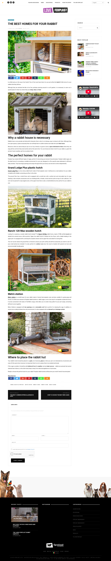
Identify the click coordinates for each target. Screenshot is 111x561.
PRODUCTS (57, 2)
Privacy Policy (30, 449)
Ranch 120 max (52, 384)
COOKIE (61, 551)
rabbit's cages (36, 384)
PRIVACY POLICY (55, 551)
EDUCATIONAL (49, 2)
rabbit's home (44, 384)
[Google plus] (23, 77)
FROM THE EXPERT (66, 2)
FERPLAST (67, 551)
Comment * (14, 415)
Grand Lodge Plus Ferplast (17, 384)
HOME (44, 551)
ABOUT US (49, 551)
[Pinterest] (29, 77)
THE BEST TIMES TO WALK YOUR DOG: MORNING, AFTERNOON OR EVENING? (92, 63)
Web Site (14, 442)
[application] (88, 92)
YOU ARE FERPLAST (78, 2)
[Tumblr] (35, 77)
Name (13, 435)
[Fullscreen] (97, 96)
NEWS (42, 2)
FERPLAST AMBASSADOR (78, 519)
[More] (47, 77)
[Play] (79, 96)
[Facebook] (11, 77)
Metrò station (28, 384)
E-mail (43, 435)
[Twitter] (17, 77)
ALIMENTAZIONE (76, 509)
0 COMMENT (19, 28)
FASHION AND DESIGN (33, 2)
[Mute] (94, 96)
